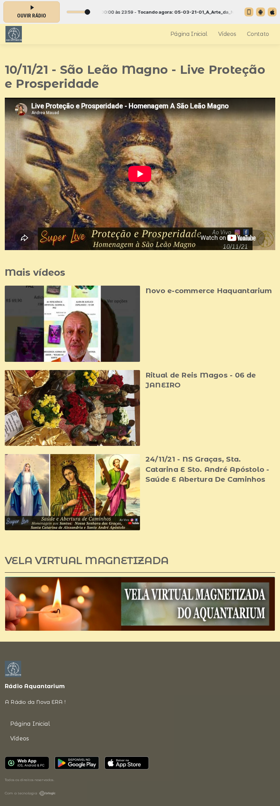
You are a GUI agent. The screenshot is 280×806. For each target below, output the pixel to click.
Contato (258, 34)
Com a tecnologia (21, 793)
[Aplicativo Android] (260, 12)
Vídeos (227, 34)
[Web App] (248, 12)
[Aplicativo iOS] (272, 12)
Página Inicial (189, 34)
